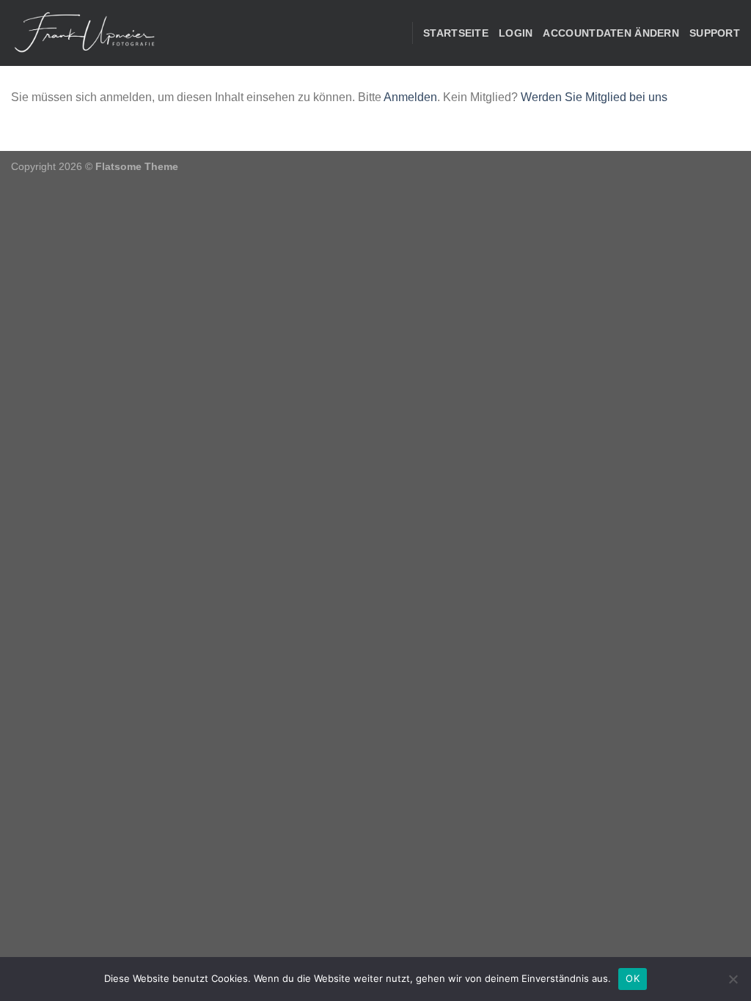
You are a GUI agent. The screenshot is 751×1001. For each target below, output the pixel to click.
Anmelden (410, 97)
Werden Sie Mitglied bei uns (594, 97)
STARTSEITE (455, 33)
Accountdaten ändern (610, 33)
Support (714, 33)
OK (633, 978)
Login (515, 33)
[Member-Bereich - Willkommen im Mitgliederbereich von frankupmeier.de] (84, 33)
